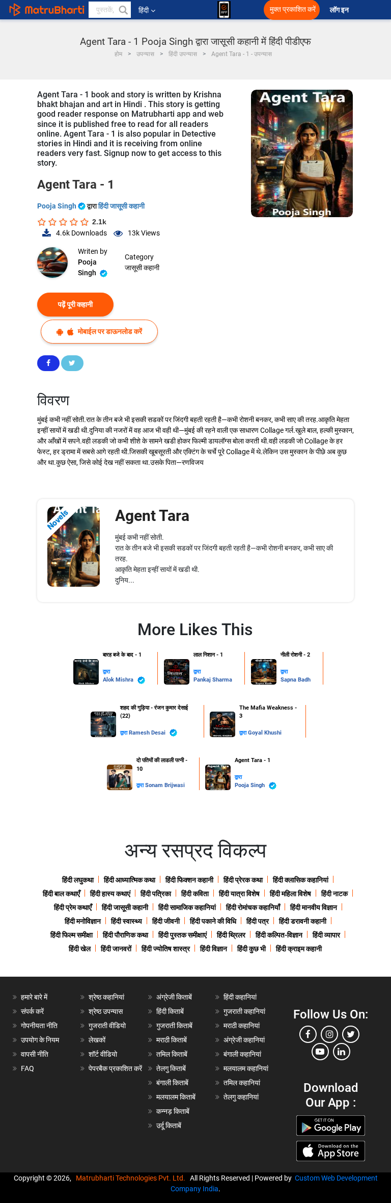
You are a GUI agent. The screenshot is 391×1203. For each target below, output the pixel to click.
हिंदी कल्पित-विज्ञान (279, 935)
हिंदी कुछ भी (251, 949)
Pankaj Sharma (212, 679)
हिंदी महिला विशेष (290, 894)
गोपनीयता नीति (39, 1026)
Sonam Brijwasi (165, 785)
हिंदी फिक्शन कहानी (189, 880)
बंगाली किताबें (172, 1083)
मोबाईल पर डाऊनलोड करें (109, 331)
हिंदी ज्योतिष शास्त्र (166, 949)
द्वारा (106, 671)
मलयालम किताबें (176, 1097)
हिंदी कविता (195, 894)
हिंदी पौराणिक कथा (125, 935)
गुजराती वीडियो (107, 1026)
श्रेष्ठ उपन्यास (106, 1011)
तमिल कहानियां (242, 1083)
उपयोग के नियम (40, 1040)
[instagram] (329, 1034)
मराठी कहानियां (242, 1026)
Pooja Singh (57, 206)
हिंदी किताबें (170, 1011)
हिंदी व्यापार (326, 935)
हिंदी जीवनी (166, 921)
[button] (123, 10)
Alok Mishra (119, 679)
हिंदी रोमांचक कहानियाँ (253, 907)
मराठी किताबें (171, 1040)
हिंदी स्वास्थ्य (126, 921)
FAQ (27, 1068)
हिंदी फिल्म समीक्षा (71, 935)
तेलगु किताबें (171, 1068)
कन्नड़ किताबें (172, 1111)
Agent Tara (152, 516)
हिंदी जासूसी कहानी (121, 206)
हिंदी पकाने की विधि (213, 921)
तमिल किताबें (171, 1054)
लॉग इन (340, 10)
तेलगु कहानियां (241, 1097)
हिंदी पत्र (257, 921)
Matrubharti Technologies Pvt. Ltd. (132, 1178)
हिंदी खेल (80, 949)
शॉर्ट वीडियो (103, 1054)
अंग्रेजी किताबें (174, 997)
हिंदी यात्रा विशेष (239, 894)
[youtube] (320, 1051)
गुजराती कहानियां (244, 1011)
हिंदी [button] (143, 10)
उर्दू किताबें (168, 1125)
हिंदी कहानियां (240, 997)
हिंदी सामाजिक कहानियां (187, 907)
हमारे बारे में (34, 997)
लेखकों (97, 1040)
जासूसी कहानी (142, 268)
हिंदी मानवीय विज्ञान (313, 907)
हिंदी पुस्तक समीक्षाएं (182, 935)
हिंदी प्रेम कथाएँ (73, 907)
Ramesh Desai (148, 732)
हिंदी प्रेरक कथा (243, 880)
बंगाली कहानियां (242, 1054)
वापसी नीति (34, 1054)
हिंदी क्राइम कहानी (299, 949)
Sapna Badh (296, 679)
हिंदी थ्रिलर (231, 935)
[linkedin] (341, 1051)
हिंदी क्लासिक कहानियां (300, 880)
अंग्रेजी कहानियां (244, 1040)
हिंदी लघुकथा (78, 880)
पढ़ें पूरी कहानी (75, 304)
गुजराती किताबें (174, 1026)
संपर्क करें (32, 1011)
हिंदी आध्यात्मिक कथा (129, 880)
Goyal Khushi (265, 732)
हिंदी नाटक (334, 894)
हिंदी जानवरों (116, 949)
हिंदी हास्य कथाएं (110, 894)
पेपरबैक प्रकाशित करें (115, 1068)
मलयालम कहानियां (246, 1068)
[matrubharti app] (224, 9)
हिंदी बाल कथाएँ (61, 894)
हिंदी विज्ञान (213, 949)
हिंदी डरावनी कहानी (302, 921)
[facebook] (308, 1034)
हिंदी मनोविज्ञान (83, 921)
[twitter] (350, 1034)
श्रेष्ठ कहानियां (106, 997)
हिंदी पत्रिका (156, 894)
